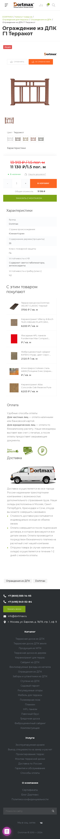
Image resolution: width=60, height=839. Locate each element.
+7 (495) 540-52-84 (20, 601)
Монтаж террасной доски (30, 758)
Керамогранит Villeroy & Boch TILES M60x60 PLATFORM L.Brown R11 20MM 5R (37, 322)
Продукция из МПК (30, 648)
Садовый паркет (30, 685)
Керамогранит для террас (30, 657)
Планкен (30, 704)
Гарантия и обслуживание (30, 768)
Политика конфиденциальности (30, 799)
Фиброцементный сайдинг (30, 723)
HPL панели (30, 709)
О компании (30, 782)
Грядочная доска (30, 718)
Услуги (30, 737)
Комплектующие (30, 728)
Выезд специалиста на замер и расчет (30, 749)
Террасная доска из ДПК (30, 638)
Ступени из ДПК (30, 681)
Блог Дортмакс (30, 794)
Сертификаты (30, 790)
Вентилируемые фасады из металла (30, 667)
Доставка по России (30, 763)
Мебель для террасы (30, 695)
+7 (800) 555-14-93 (19, 595)
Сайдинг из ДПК (30, 662)
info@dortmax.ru (17, 616)
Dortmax (40, 580)
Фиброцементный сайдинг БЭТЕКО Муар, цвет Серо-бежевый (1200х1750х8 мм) (35, 354)
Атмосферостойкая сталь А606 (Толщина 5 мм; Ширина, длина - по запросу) (37, 371)
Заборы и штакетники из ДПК (30, 676)
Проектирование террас (30, 754)
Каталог (30, 631)
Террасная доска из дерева (30, 652)
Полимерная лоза (30, 699)
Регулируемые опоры (30, 690)
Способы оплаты (30, 773)
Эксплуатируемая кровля (30, 744)
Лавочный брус (30, 713)
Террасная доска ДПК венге (30, 643)
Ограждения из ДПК (18, 580)
